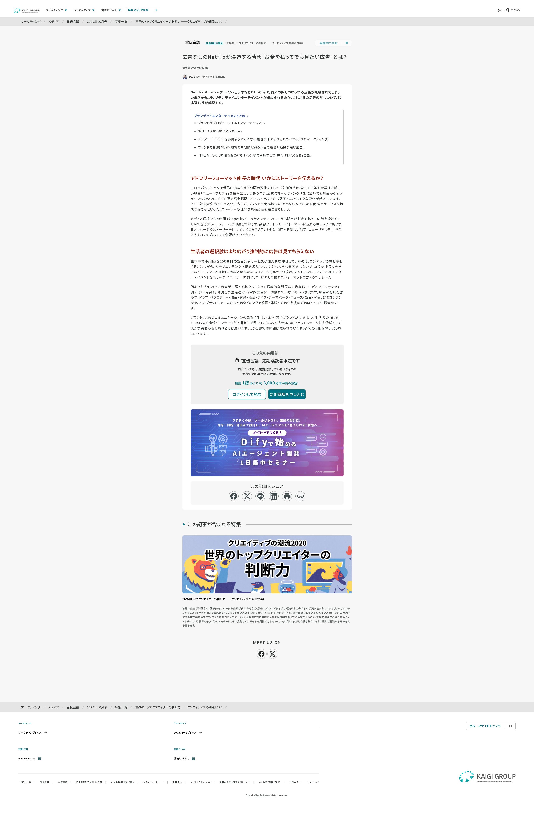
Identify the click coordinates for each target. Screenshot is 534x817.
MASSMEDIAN (26, 758)
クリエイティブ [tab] (82, 10)
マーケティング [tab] (54, 10)
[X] (272, 653)
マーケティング (31, 21)
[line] (260, 496)
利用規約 (179, 782)
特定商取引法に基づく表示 (91, 782)
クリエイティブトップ (185, 732)
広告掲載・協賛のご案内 (124, 782)
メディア (53, 21)
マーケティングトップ (30, 732)
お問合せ (295, 782)
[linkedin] (273, 496)
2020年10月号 (97, 21)
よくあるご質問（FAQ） (272, 782)
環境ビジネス (181, 758)
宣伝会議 (73, 21)
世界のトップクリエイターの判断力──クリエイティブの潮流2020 (178, 21)
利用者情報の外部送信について (237, 782)
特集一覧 (121, 21)
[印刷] (287, 496)
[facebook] (233, 496)
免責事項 (64, 782)
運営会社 (46, 782)
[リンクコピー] (300, 496)
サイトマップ (313, 782)
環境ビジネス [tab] (109, 10)
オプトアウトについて (203, 782)
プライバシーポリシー (155, 782)
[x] (247, 496)
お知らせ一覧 (26, 782)
